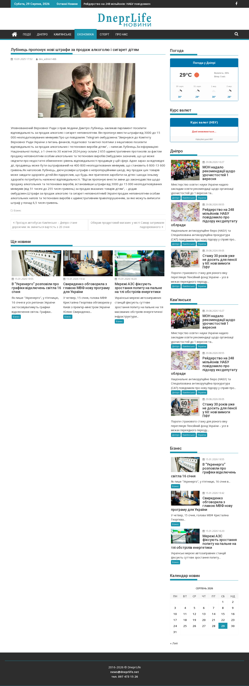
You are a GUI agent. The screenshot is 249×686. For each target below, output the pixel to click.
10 (175, 614)
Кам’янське (62, 34)
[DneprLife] (14, 34)
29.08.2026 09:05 (214, 250)
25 (185, 626)
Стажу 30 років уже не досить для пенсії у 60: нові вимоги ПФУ (128, 4)
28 (213, 626)
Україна (202, 197)
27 (204, 626)
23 (233, 620)
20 (204, 620)
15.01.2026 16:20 (127, 279)
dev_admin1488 (47, 59)
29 (223, 626)
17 (175, 620)
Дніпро (42, 34)
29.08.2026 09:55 (214, 204)
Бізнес (17, 210)
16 (233, 614)
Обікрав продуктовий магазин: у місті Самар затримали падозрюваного (127, 225)
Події (27, 34)
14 (213, 614)
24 (175, 626)
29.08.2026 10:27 (214, 162)
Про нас (121, 34)
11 (185, 614)
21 (213, 620)
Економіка (85, 34)
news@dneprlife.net (124, 672)
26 (194, 626)
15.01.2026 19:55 (23, 279)
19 (194, 620)
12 (194, 614)
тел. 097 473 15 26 (124, 676)
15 (223, 614)
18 (185, 620)
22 (223, 620)
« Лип (174, 643)
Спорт (104, 34)
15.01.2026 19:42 (75, 279)
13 (204, 614)
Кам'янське (189, 197)
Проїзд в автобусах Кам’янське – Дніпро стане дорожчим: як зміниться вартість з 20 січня (44, 225)
